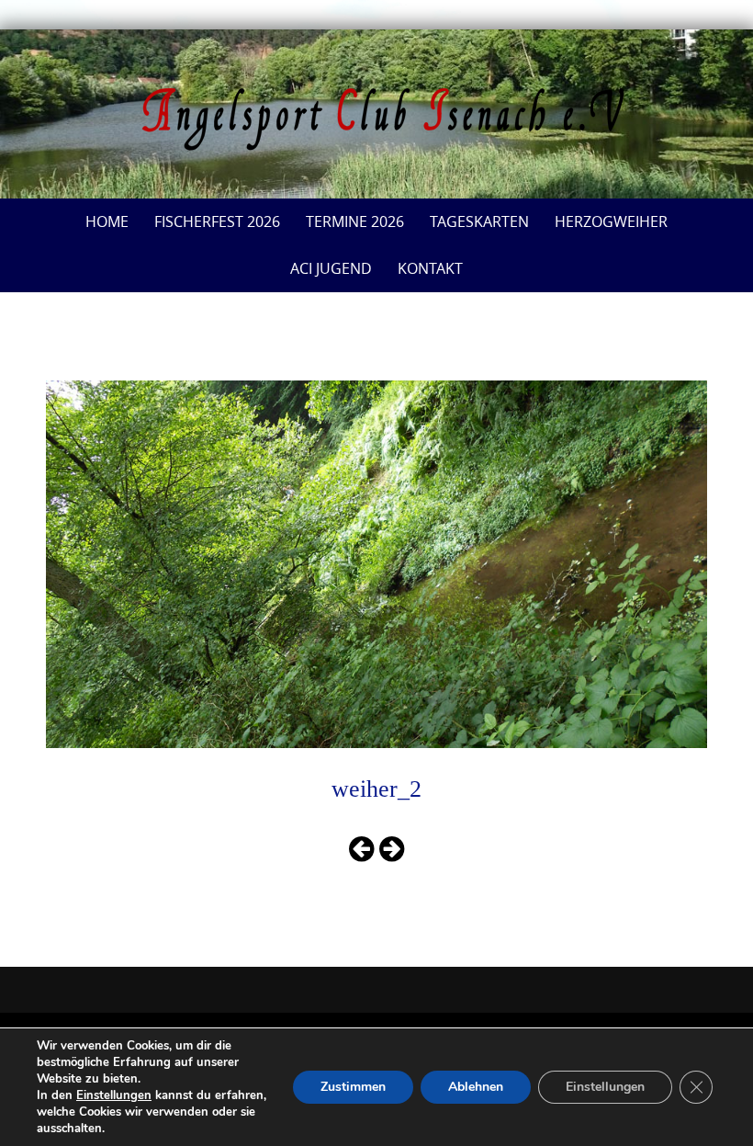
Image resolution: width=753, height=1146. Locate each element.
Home (107, 221)
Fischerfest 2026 (217, 221)
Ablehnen (475, 1086)
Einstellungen (114, 1095)
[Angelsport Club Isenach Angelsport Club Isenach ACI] (376, 120)
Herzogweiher (611, 221)
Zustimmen (353, 1086)
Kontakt (430, 268)
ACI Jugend (331, 268)
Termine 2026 (355, 221)
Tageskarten (479, 221)
